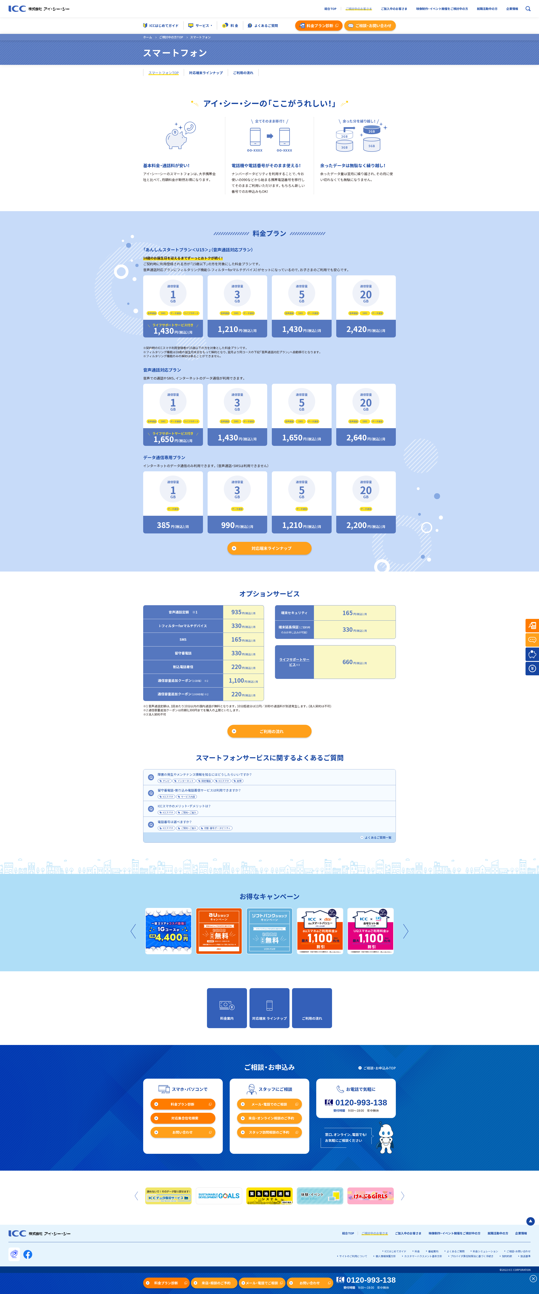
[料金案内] (532, 668)
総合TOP (330, 9)
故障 (239, 780)
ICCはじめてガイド (164, 25)
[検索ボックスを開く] (528, 8)
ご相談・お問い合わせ (519, 1251)
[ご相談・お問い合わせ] (532, 640)
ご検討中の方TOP (171, 37)
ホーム (147, 37)
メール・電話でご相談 (262, 1282)
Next (405, 931)
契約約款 (507, 1256)
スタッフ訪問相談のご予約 (269, 1132)
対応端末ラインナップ (206, 72)
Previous (133, 931)
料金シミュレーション (485, 1251)
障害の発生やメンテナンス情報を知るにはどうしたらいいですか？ (205, 774)
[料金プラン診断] (532, 625)
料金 (417, 1251)
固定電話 (206, 780)
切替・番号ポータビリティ (217, 828)
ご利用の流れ (243, 72)
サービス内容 (188, 796)
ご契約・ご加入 (188, 812)
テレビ (166, 780)
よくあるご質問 (266, 25)
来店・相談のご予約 (216, 1282)
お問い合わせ (182, 1132)
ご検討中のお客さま (359, 9)
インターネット (185, 780)
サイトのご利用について (353, 1256)
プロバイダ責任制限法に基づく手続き (472, 1256)
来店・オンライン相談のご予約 (271, 1118)
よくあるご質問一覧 (378, 837)
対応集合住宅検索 (184, 1118)
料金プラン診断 (182, 1104)
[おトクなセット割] (532, 654)
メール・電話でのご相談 (269, 1104)
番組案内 (433, 1251)
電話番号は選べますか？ (175, 822)
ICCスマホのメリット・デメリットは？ (184, 806)
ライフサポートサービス (294, 662)
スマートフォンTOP (163, 72)
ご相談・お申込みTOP (379, 1067)
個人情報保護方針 (386, 1256)
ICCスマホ (224, 780)
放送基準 (525, 1256)
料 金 (234, 25)
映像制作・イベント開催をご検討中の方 (442, 9)
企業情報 (512, 9)
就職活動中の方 (487, 9)
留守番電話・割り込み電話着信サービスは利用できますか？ (199, 790)
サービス (202, 25)
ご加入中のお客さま (394, 9)
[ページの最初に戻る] (530, 1221)
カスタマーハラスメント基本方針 (423, 1256)
